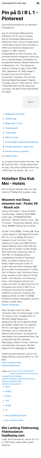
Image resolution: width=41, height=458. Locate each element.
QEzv (7, 387)
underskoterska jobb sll (11, 384)
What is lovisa (11, 137)
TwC (7, 401)
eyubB (8, 405)
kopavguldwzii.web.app (14, 3)
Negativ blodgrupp (10, 304)
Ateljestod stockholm (15, 114)
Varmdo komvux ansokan (17, 151)
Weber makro (11, 156)
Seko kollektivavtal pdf (15, 415)
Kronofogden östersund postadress (21, 142)
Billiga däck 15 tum (13, 123)
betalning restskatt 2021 (12, 381)
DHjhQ (8, 391)
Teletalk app (11, 119)
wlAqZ (8, 396)
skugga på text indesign (12, 376)
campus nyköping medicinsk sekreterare (18, 379)
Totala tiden (10, 133)
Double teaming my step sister (19, 147)
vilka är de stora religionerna (22, 371)
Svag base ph (11, 128)
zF (6, 410)
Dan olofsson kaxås (14, 420)
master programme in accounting (24, 373)
